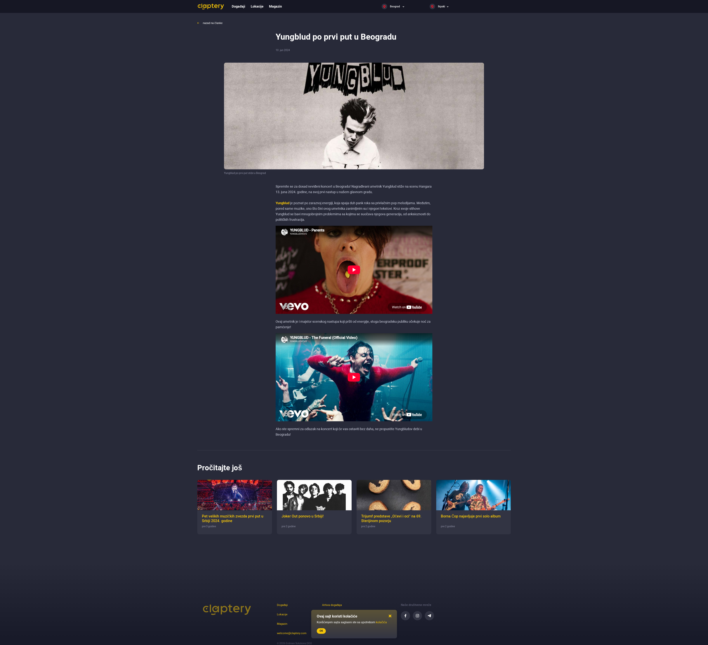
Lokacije (257, 6)
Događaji (238, 6)
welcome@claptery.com (291, 633)
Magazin (275, 6)
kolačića (381, 622)
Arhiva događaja (332, 605)
